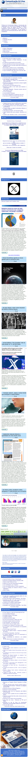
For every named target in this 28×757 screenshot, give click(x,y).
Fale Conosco (11, 750)
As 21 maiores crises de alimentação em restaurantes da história (14, 627)
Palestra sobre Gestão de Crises (10, 581)
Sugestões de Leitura (7, 39)
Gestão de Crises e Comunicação (14, 121)
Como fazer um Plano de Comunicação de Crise (13, 95)
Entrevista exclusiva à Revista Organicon (11, 688)
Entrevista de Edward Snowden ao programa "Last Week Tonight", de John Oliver (14, 656)
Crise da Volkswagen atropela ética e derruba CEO (13, 69)
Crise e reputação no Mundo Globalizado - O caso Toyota (14, 60)
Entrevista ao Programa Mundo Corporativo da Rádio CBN (14, 683)
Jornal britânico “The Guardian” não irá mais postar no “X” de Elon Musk (13, 343)
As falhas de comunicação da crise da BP (12, 62)
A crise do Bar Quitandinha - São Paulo (11, 633)
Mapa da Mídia (6, 51)
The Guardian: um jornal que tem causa (11, 603)
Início (3, 531)
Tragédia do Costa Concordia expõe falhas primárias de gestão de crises (14, 66)
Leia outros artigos (15, 97)
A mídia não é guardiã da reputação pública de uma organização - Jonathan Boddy (14, 596)
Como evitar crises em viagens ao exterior (12, 58)
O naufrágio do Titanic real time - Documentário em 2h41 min (14, 666)
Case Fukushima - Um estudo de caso (11, 622)
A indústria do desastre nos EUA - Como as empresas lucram (14, 668)
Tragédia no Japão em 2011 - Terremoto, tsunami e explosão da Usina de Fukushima (14, 673)
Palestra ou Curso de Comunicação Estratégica (13, 583)
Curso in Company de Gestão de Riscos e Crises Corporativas (14, 588)
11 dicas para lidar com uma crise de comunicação (13, 63)
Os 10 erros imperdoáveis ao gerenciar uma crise (13, 94)
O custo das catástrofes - (8, 89)
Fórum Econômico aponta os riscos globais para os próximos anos (12, 258)
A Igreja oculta (6, 646)
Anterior (7, 531)
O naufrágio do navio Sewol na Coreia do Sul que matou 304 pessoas (14, 653)
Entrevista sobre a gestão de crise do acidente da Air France (14, 694)
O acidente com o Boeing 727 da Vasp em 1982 (13, 625)
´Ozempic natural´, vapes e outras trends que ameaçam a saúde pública (14, 393)
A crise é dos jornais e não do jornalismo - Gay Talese (14, 598)
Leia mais (15, 72)
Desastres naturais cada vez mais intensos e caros (14, 90)
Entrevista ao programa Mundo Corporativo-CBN (13, 580)
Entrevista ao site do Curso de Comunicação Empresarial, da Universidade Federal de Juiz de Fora (14, 703)
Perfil (19, 750)
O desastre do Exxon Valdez (9, 618)
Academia (5, 41)
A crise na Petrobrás (7, 91)
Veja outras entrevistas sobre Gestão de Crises (15, 706)
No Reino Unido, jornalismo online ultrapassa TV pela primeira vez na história (14, 490)
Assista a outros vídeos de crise (14, 675)
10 (4, 533)
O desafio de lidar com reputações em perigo (12, 77)
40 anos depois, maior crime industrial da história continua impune (13, 308)
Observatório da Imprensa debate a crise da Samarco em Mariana (14, 661)
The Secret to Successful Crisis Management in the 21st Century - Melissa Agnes (14, 663)
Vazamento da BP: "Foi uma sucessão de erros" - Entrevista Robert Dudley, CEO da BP (14, 600)
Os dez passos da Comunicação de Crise (11, 85)
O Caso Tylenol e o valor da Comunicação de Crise (13, 612)
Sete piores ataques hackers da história (11, 621)
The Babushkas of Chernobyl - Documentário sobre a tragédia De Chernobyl (14, 658)
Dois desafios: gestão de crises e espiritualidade (13, 67)
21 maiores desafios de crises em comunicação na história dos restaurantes (14, 635)
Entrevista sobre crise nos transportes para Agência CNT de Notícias (14, 692)
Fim (12, 533)
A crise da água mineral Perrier (9, 629)
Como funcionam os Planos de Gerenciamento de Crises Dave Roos (14, 81)
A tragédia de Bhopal (7, 616)
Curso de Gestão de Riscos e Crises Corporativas (13, 586)
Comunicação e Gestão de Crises (10, 52)
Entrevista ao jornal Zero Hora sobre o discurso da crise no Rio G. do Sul (14, 696)
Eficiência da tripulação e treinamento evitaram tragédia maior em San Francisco (14, 83)
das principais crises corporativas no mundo (13, 230)
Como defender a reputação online (10, 79)
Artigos (15, 750)
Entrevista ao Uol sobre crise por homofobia (12, 698)
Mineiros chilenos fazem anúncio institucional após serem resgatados (14, 670)
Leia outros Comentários (14, 255)
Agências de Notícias (7, 49)
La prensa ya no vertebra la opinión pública (12, 602)
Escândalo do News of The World (10, 615)
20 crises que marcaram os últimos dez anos (12, 619)
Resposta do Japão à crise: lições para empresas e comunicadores (14, 87)
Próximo (8, 533)
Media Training (6, 590)
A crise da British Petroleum (9, 93)
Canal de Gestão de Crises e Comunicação (12, 579)
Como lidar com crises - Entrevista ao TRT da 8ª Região (14, 700)
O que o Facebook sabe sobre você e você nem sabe (14, 70)
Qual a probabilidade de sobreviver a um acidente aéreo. (14, 637)
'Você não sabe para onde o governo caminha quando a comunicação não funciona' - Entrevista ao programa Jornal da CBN (14, 685)
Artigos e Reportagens (7, 48)
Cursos (6, 42)
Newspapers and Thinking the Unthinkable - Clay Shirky (14, 605)
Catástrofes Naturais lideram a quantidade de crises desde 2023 (11, 434)
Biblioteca (5, 38)
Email (15, 261)
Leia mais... (4, 252)
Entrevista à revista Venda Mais (9, 689)
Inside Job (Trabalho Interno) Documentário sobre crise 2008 (14, 651)
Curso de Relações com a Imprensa (10, 584)
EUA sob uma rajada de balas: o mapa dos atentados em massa (14, 631)
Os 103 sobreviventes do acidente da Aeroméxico (13, 639)
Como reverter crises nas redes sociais (11, 623)
